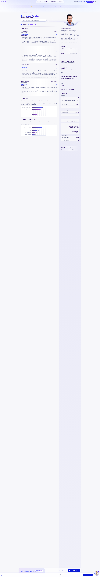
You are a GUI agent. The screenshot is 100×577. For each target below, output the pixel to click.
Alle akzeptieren (87, 574)
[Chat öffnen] (96, 573)
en (95, 1)
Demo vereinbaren (90, 1)
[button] (32, 24)
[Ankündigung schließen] (68, 6)
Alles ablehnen (77, 574)
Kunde (84, 1)
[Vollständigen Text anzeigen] (39, 45)
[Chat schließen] (99, 572)
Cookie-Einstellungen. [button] (4, 575)
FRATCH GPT (53, 1)
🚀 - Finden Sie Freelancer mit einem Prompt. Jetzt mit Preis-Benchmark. (48, 6)
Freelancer (80, 1)
